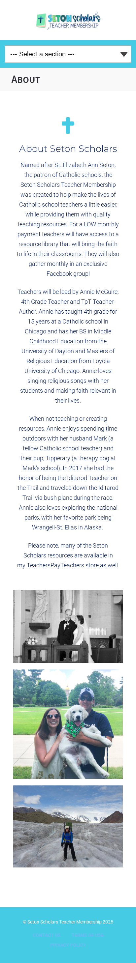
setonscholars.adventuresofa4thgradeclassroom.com (68, 20)
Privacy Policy (68, 945)
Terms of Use (88, 935)
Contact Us (47, 935)
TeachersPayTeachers (55, 565)
